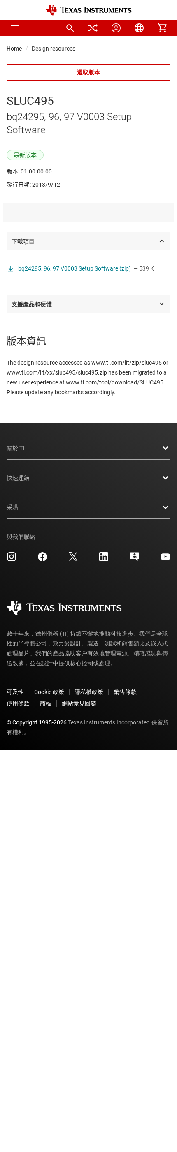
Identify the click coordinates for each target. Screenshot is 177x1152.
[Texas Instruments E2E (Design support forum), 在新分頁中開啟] (135, 559)
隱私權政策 (89, 692)
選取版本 (88, 72)
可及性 (15, 692)
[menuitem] (70, 28)
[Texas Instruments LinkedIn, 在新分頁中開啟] (104, 559)
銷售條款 (125, 692)
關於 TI (16, 448)
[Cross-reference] (93, 28)
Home (14, 48)
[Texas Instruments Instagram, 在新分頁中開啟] (11, 559)
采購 (12, 507)
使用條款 (18, 703)
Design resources (53, 48)
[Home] (88, 10)
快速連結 (18, 477)
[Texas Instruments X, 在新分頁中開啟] (73, 559)
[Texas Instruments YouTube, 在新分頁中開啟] (165, 559)
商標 (45, 703)
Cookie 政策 (49, 692)
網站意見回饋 (79, 703)
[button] (14, 28)
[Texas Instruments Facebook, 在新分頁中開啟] (42, 559)
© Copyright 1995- (37, 722)
